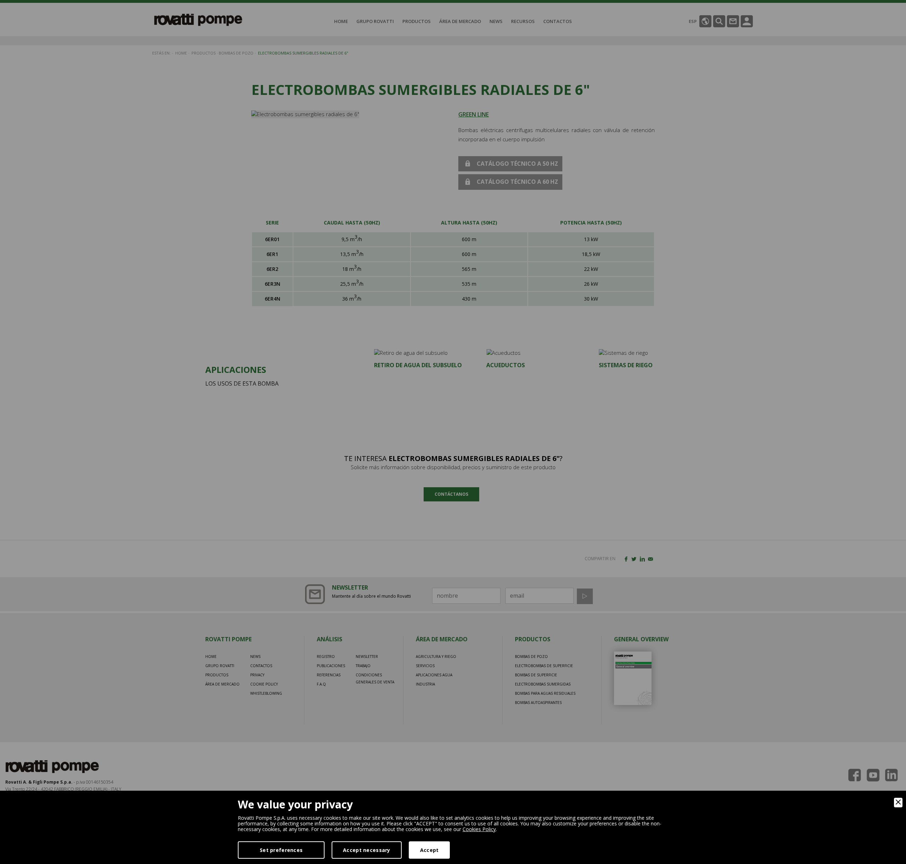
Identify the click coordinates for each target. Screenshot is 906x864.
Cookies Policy (479, 829)
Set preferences (281, 850)
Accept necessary (366, 850)
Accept (429, 850)
